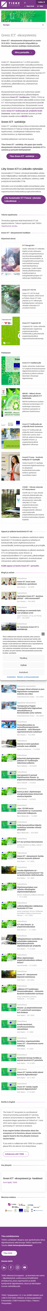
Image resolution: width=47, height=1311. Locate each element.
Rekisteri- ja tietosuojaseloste (29, 1298)
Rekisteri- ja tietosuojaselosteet (28, 677)
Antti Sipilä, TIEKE (10, 1182)
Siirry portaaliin (22, 52)
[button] (43, 634)
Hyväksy (23, 658)
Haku (40, 6)
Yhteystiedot (6, 1303)
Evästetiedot (11, 677)
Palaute (35, 1301)
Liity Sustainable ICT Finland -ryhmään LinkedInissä (22, 199)
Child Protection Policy (22, 1301)
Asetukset (23, 672)
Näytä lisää (29, 6)
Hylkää (23, 665)
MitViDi (24, 116)
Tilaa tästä (7, 1253)
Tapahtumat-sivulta (9, 226)
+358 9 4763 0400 (8, 1298)
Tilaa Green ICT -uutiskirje (22, 156)
